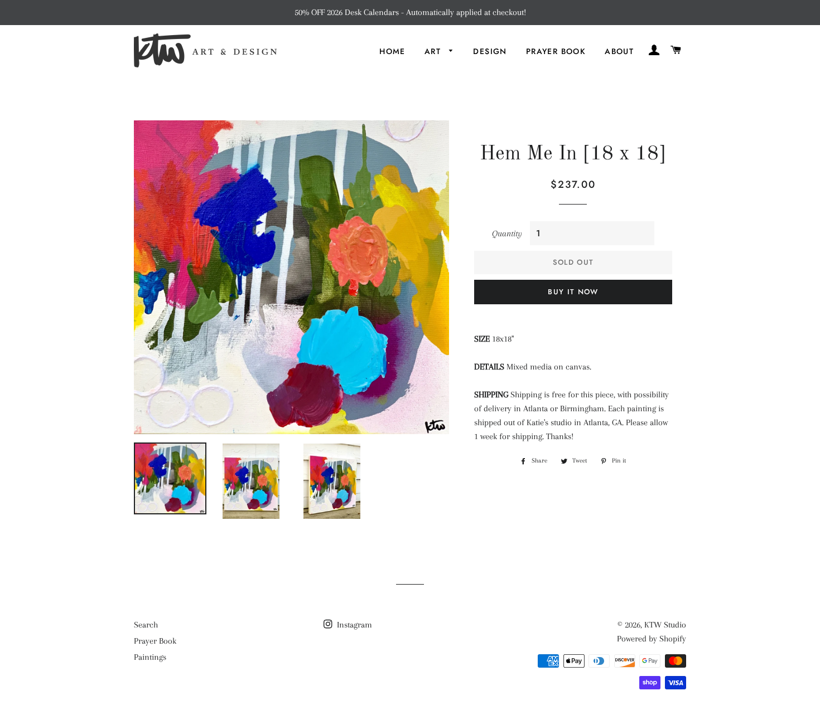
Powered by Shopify (651, 639)
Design (490, 51)
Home (392, 51)
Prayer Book (556, 51)
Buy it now (573, 291)
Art (434, 51)
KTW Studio (665, 625)
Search (146, 625)
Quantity (507, 233)
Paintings (150, 657)
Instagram (353, 625)
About (619, 51)
